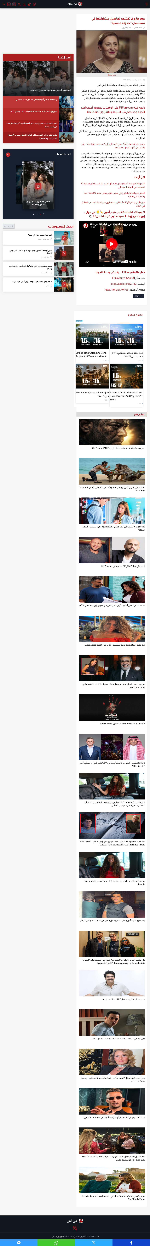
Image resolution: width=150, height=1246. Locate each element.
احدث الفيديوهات (41, 226)
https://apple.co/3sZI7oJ (123, 284)
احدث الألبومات (63, 154)
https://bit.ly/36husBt (123, 278)
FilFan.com (94, 1236)
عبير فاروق (138, 296)
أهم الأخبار (64, 57)
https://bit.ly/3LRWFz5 (116, 289)
